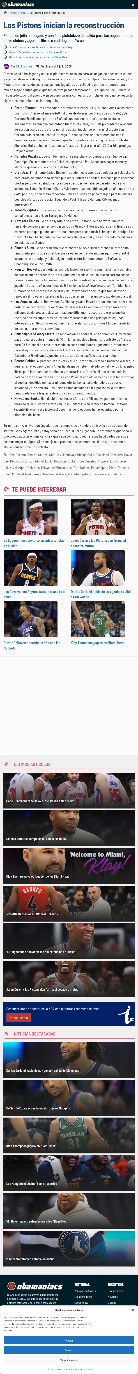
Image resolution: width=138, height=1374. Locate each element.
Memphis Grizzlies (27, 467)
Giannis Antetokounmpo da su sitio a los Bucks (38, 52)
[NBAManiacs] (18, 4)
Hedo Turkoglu (43, 461)
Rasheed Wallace (54, 474)
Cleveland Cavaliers (109, 454)
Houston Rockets (66, 461)
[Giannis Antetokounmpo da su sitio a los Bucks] (69, 828)
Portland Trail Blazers (27, 474)
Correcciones (81, 1302)
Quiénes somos (115, 1291)
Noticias (13, 12)
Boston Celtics (37, 454)
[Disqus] (69, 705)
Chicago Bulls (84, 454)
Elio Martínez (24, 66)
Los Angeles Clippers (94, 461)
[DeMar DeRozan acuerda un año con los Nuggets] (69, 1098)
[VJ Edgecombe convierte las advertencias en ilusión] (69, 941)
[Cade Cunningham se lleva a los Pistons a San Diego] (69, 790)
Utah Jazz (117, 474)
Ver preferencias (69, 1360)
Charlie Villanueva (61, 454)
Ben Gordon (17, 454)
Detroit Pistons (20, 461)
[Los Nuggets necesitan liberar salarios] (69, 1173)
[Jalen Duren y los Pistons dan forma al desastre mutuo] (69, 979)
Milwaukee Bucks (53, 467)
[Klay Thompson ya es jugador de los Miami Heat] (69, 866)
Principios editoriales (85, 1291)
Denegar (69, 1350)
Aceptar (69, 1340)
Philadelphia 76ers (103, 467)
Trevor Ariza (100, 474)
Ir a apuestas (19, 1017)
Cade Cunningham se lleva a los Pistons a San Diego (40, 47)
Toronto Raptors (79, 474)
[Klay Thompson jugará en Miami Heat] (69, 1135)
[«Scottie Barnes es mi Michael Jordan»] (69, 904)
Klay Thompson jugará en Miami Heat (97, 643)
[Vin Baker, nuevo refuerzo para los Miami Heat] (69, 1211)
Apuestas (113, 1296)
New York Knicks (78, 467)
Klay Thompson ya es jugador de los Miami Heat (38, 57)
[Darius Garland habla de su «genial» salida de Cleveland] (69, 1060)
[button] (132, 1310)
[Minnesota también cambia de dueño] (69, 1248)
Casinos (112, 1302)
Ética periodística (83, 1296)
